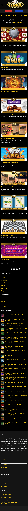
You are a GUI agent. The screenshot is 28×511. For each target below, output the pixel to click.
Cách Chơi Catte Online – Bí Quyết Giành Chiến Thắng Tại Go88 (15, 315)
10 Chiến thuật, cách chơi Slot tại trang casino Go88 (15, 373)
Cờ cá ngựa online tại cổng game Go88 (9, 162)
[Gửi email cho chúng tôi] (7, 503)
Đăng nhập (4, 280)
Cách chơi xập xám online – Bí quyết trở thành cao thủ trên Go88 (15, 338)
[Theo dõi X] (5, 503)
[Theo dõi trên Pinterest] (9, 503)
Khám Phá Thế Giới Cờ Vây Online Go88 (10, 114)
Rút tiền (3, 285)
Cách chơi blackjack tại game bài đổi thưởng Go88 (14, 409)
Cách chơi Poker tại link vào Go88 (14, 382)
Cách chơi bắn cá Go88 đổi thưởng (14, 400)
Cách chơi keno (4, 67)
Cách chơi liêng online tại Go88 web (14, 391)
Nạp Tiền (3, 283)
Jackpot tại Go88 (5, 259)
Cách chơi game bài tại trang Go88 (14, 404)
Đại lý (2, 291)
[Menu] (2, 5)
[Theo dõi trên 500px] (14, 503)
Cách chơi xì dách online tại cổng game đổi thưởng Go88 (15, 414)
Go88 (11, 507)
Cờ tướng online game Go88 (7, 138)
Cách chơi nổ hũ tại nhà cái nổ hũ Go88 (9, 91)
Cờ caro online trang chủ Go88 (8, 211)
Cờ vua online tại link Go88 (7, 235)
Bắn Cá (3, 301)
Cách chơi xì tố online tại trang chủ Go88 (15, 386)
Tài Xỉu (2, 298)
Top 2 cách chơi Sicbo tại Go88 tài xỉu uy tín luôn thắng (16, 369)
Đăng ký (3, 277)
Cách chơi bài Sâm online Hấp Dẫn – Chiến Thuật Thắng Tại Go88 (14, 324)
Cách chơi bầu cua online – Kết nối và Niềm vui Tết (12, 42)
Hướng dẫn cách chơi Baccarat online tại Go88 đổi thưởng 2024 (15, 378)
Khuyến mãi (4, 288)
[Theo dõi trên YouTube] (12, 503)
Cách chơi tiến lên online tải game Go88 (15, 359)
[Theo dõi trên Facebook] (2, 503)
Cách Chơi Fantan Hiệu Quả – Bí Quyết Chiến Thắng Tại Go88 (15, 351)
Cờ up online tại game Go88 (7, 186)
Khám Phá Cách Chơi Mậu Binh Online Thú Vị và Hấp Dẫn (16, 342)
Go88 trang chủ (17, 22)
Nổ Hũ (2, 304)
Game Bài (3, 306)
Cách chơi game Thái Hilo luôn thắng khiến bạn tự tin (14, 347)
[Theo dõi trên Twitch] (17, 503)
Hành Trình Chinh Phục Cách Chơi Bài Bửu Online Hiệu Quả (16, 329)
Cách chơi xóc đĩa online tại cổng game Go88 (15, 423)
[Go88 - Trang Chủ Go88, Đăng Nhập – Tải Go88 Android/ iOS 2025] (15, 4)
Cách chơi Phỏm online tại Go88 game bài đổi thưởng (16, 396)
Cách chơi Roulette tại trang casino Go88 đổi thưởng (15, 365)
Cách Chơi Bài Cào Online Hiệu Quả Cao (15, 332)
